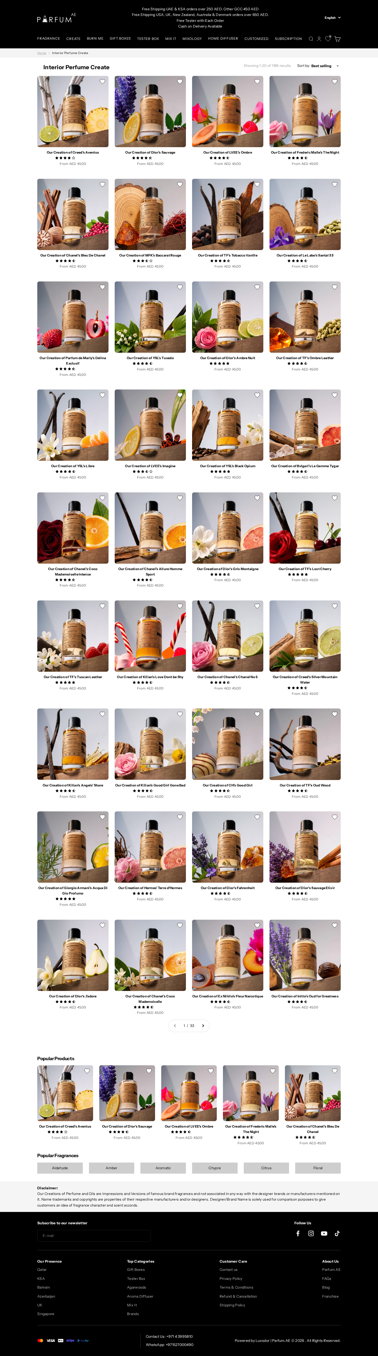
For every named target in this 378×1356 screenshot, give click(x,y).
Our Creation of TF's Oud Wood (305, 785)
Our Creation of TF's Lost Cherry (305, 569)
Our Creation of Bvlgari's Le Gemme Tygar (305, 466)
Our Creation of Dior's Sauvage (150, 152)
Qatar (42, 1269)
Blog (326, 1287)
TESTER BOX (148, 39)
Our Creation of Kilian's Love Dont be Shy (150, 677)
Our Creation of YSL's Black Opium (227, 466)
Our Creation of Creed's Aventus (73, 152)
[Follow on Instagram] (311, 1233)
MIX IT (170, 39)
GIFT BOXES (120, 38)
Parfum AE (331, 1269)
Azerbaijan (46, 1296)
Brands (133, 1313)
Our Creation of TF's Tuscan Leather (73, 677)
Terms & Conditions (236, 1287)
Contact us (229, 1269)
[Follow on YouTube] (324, 1233)
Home (41, 53)
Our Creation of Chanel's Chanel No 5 (227, 677)
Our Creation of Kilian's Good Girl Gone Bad (150, 785)
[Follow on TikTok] (337, 1233)
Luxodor (262, 1340)
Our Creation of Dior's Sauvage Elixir (305, 888)
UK (40, 1305)
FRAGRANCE (48, 38)
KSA (41, 1278)
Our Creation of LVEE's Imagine (150, 466)
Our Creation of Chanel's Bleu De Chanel (73, 255)
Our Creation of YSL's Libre (73, 466)
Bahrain (43, 1287)
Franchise (330, 1296)
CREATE (73, 39)
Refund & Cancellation (238, 1296)
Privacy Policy (231, 1278)
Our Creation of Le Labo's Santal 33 (305, 255)
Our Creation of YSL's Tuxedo (150, 358)
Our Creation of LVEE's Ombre (227, 152)
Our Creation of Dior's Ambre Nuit (227, 358)
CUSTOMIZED (257, 39)
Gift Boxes (136, 1269)
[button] (65, 157)
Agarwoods (136, 1287)
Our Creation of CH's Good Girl (228, 785)
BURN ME (95, 38)
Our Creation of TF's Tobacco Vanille (227, 255)
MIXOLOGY (192, 39)
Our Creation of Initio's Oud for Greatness (305, 996)
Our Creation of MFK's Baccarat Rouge (150, 255)
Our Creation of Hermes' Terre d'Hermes (150, 888)
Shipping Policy (232, 1305)
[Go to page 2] (202, 1026)
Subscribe (169, 1236)
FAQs (326, 1278)
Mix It (132, 1305)
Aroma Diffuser (140, 1296)
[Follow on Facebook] (297, 1233)
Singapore (46, 1313)
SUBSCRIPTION (288, 39)
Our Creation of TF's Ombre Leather (305, 358)
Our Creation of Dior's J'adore (72, 996)
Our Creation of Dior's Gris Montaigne (227, 569)
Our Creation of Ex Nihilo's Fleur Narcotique (227, 996)
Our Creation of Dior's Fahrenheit (228, 888)
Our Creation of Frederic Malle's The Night (305, 152)
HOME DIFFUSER (223, 38)
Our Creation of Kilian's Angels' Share (73, 785)
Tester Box (136, 1278)
